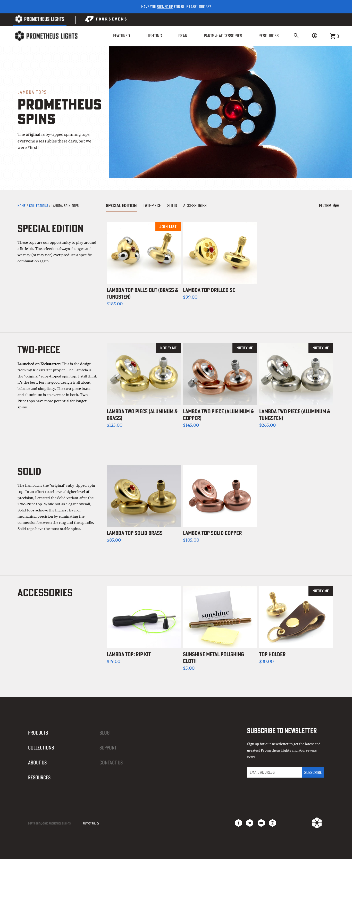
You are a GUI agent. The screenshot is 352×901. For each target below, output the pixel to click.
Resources (39, 777)
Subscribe (313, 772)
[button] (296, 36)
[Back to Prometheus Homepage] (39, 20)
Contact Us (111, 762)
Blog (104, 732)
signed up (165, 6)
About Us (37, 762)
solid (172, 205)
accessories (194, 205)
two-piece (152, 205)
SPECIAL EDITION (121, 205)
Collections (38, 206)
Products (38, 732)
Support (107, 747)
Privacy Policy (91, 823)
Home (22, 206)
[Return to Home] (46, 36)
